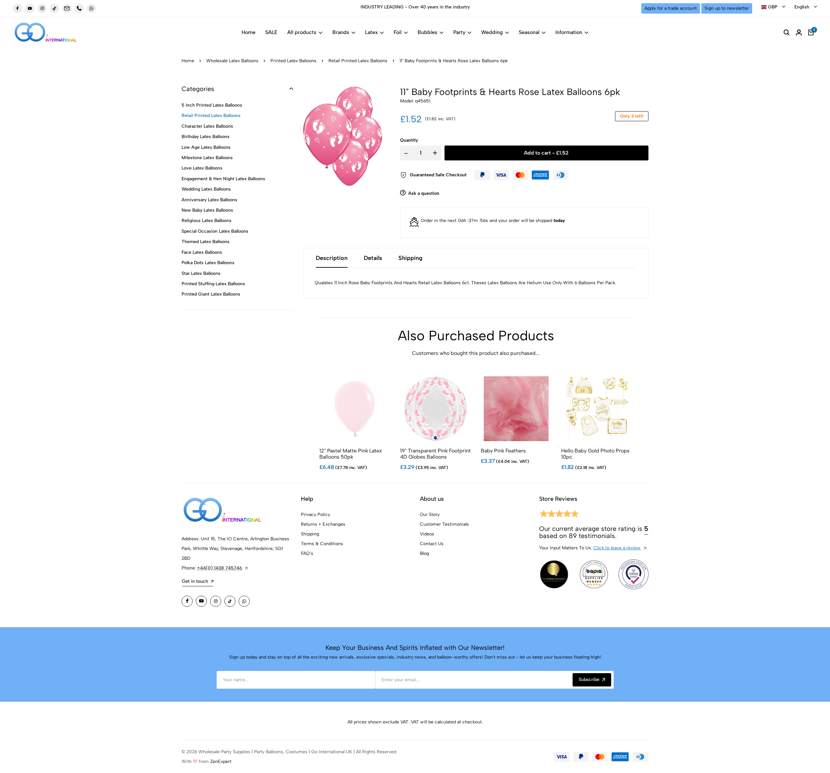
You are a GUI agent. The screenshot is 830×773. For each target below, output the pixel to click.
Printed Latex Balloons (293, 61)
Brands (340, 32)
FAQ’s (307, 553)
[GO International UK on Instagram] (42, 8)
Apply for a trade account (671, 8)
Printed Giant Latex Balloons (211, 294)
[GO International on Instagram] (215, 601)
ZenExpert (220, 761)
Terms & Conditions (322, 543)
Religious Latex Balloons (206, 220)
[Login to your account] (799, 32)
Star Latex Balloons (201, 273)
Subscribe (589, 679)
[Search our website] (786, 32)
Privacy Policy (315, 514)
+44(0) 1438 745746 (219, 568)
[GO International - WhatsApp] (91, 8)
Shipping (310, 534)
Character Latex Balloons (207, 126)
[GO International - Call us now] (79, 8)
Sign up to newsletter (727, 8)
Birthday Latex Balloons (206, 136)
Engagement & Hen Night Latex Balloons (223, 179)
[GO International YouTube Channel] (201, 601)
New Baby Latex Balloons (207, 210)
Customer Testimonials (444, 524)
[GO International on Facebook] (187, 601)
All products (301, 32)
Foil (398, 32)
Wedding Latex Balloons (206, 189)
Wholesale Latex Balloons (232, 61)
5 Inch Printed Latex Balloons (212, 105)
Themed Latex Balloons (206, 241)
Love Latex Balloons (202, 168)
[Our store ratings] (558, 515)
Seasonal (529, 32)
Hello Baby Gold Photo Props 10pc (595, 454)
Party (459, 32)
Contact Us (432, 543)
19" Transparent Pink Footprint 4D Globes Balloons (435, 454)
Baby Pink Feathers (503, 451)
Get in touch (195, 581)
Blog (424, 553)
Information (568, 32)
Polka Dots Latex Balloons (208, 262)
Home (248, 32)
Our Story (430, 514)
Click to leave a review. (617, 548)
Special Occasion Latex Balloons (215, 231)
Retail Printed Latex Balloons (357, 61)
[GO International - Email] (66, 8)
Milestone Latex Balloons (207, 157)
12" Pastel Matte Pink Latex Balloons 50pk (350, 454)
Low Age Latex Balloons (206, 147)
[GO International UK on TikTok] (54, 8)
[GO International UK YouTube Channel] (29, 8)
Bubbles (427, 32)
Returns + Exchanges (323, 524)
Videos (427, 534)
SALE (271, 32)
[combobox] (773, 7)
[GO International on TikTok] (229, 601)
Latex (371, 32)
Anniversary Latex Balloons (209, 200)
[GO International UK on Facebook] (17, 8)
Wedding (492, 32)
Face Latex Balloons (202, 252)
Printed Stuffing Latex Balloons (213, 284)
